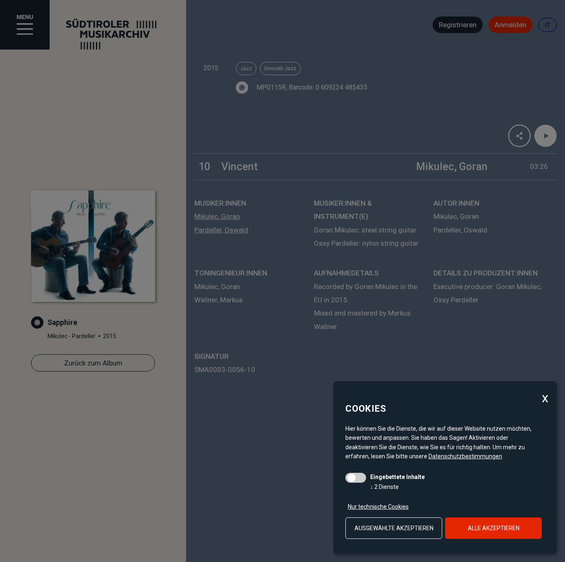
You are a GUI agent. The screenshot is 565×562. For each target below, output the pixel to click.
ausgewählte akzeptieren (393, 528)
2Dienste (384, 487)
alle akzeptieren (494, 528)
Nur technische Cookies (378, 506)
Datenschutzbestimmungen (465, 456)
